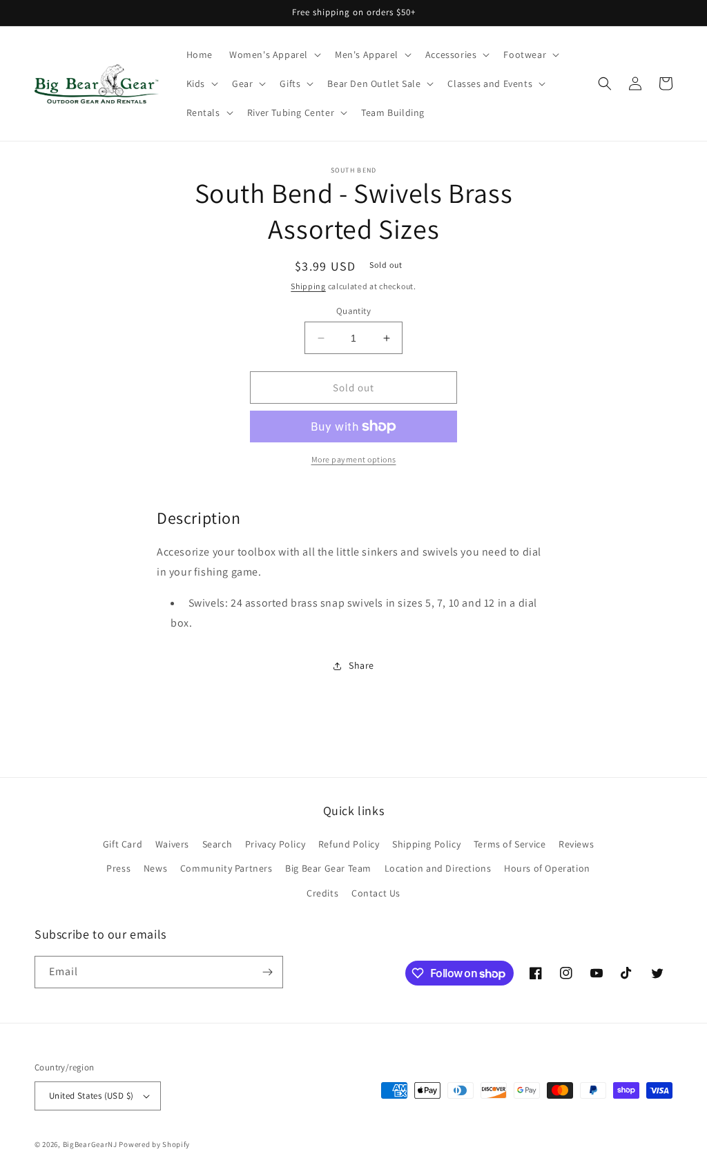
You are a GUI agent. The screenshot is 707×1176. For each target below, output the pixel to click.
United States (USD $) (91, 1095)
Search (217, 844)
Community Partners (226, 868)
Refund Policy (349, 844)
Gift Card (122, 844)
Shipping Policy (426, 844)
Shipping (308, 286)
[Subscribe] (267, 972)
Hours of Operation (547, 868)
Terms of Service (510, 844)
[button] (274, 54)
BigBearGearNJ (90, 1144)
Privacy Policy (275, 844)
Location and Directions (438, 868)
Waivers (172, 844)
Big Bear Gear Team (328, 868)
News (155, 868)
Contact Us (375, 893)
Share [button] (361, 665)
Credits (322, 893)
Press (118, 868)
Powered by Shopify (154, 1144)
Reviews (576, 844)
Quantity (353, 311)
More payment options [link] (353, 459)
